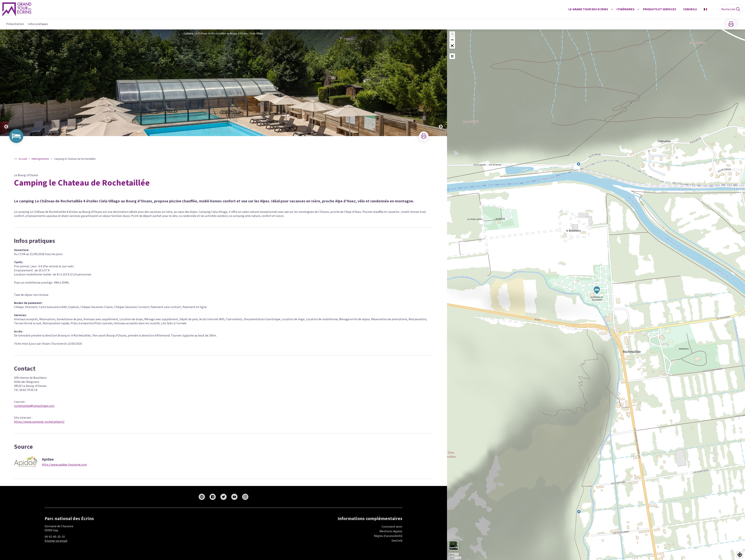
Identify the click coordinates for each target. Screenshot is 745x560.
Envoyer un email (56, 541)
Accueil (23, 159)
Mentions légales (390, 531)
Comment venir (392, 527)
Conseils (690, 9)
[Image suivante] (441, 82)
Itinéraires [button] (625, 9)
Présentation (15, 24)
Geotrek (397, 540)
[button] (452, 46)
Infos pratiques (38, 24)
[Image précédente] (6, 82)
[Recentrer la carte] (452, 56)
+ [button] (452, 34)
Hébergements (40, 159)
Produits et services (659, 9)
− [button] (452, 39)
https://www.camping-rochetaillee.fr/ (39, 422)
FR (710, 9)
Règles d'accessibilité (388, 536)
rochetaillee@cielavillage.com (34, 406)
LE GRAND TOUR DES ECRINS (588, 9)
